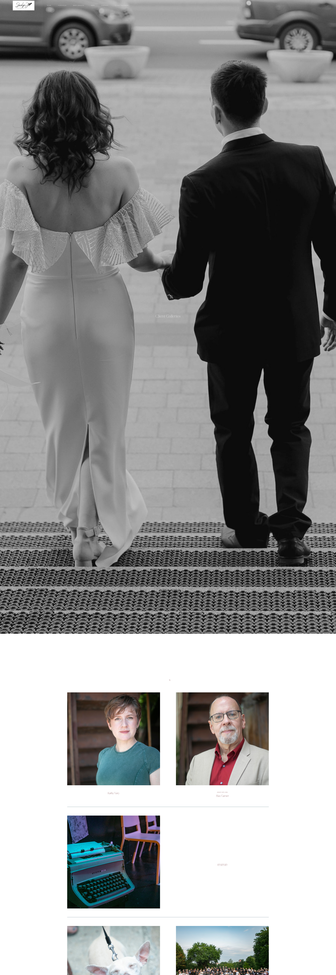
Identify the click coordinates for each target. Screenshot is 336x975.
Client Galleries (122, 5)
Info (93, 5)
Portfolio (62, 5)
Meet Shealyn (78, 5)
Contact (104, 5)
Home (49, 5)
